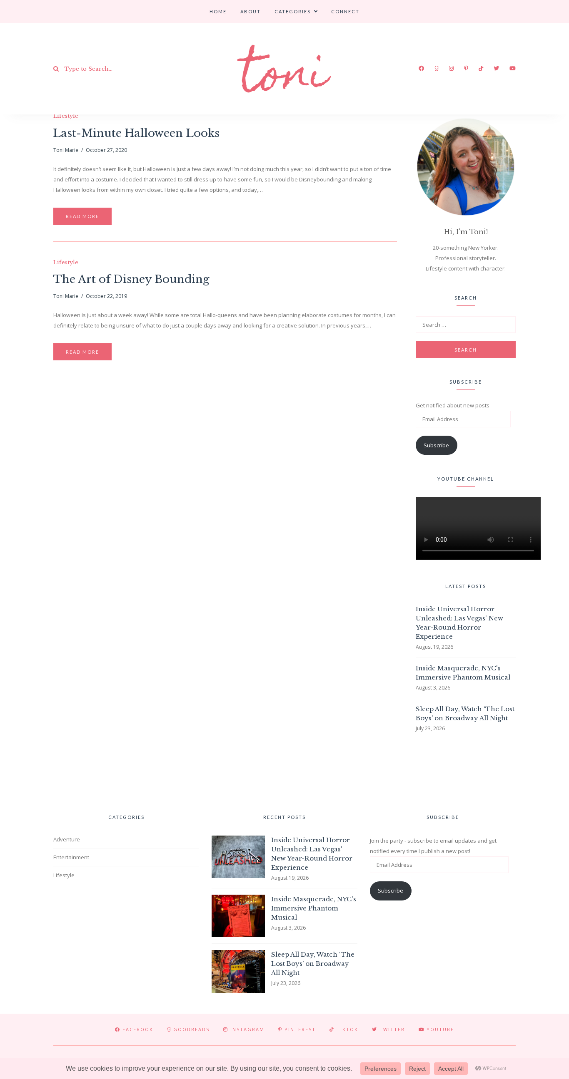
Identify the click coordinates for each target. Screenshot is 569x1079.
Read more (82, 216)
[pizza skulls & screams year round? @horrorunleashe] (411, 771)
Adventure (66, 839)
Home (218, 11)
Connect (345, 11)
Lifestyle (65, 116)
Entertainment (71, 857)
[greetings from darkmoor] (157, 771)
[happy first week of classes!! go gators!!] (93, 771)
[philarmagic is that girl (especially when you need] (220, 771)
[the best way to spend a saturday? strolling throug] (284, 771)
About (250, 11)
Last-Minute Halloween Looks (136, 133)
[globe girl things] (30, 771)
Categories (293, 11)
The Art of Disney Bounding (131, 279)
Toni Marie (65, 150)
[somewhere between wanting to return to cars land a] (347, 771)
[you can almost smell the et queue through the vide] (474, 771)
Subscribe (436, 445)
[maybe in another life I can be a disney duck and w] (538, 771)
